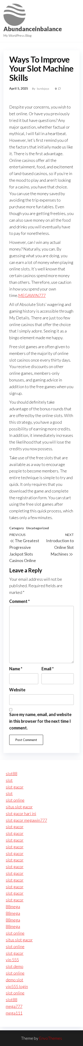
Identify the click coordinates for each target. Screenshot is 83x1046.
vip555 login (17, 986)
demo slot (14, 979)
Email (48, 668)
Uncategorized (37, 528)
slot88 (11, 773)
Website (17, 689)
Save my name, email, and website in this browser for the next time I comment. (40, 721)
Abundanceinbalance (32, 29)
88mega (13, 906)
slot (9, 780)
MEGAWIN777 (32, 295)
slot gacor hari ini (21, 813)
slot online (15, 800)
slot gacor (15, 786)
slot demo (14, 966)
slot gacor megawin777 (26, 820)
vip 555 (12, 959)
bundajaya (43, 88)
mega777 (14, 1006)
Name (15, 668)
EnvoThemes (50, 1038)
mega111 (14, 1013)
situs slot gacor (19, 806)
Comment (19, 601)
